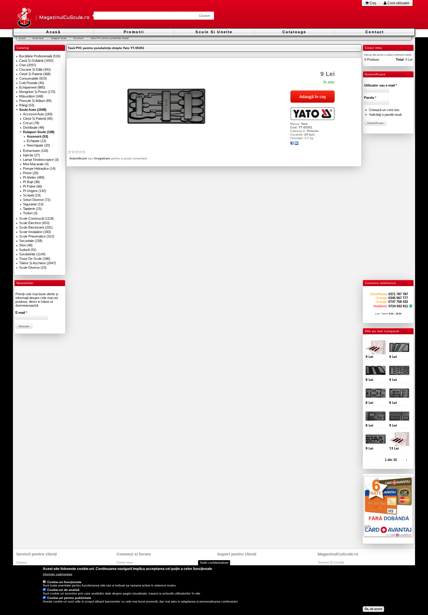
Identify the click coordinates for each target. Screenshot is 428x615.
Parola (370, 97)
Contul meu (125, 562)
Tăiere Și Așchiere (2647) (37, 263)
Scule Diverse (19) (32, 267)
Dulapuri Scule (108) (38, 132)
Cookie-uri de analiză (63, 590)
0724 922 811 (398, 306)
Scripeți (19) (32, 195)
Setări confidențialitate (214, 562)
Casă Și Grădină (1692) (36, 60)
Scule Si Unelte (214, 32)
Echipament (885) (32, 87)
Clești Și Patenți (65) (38, 118)
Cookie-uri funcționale (64, 582)
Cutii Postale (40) (31, 83)
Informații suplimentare (57, 574)
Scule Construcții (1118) (36, 218)
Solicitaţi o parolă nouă (385, 114)
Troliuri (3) (30, 213)
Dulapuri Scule (58, 38)
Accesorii (78, 38)
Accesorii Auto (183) (37, 114)
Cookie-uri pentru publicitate (69, 598)
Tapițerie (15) (32, 209)
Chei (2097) (27, 65)
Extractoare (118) (35, 151)
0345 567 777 (398, 298)
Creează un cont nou (384, 110)
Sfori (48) (26, 245)
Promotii (134, 32)
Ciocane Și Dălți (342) (35, 69)
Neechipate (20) (38, 145)
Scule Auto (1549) (32, 109)
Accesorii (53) (37, 136)
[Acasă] (24, 17)
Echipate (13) (36, 141)
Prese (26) (30, 173)
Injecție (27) (31, 155)
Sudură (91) (27, 250)
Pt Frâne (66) (32, 186)
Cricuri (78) (31, 123)
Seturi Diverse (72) (36, 200)
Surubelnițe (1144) (32, 254)
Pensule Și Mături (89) (35, 101)
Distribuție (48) (33, 127)
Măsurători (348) (31, 96)
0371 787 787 (398, 294)
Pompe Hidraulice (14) (39, 168)
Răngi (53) (26, 105)
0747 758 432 (398, 301)
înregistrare (102, 158)
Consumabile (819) (33, 78)
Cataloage (294, 32)
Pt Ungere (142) (34, 191)
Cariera (21, 562)
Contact (374, 32)
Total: (400, 59)
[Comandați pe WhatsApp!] (411, 306)
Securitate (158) (30, 241)
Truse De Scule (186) (34, 258)
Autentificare (78, 158)
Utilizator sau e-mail (380, 85)
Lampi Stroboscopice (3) (41, 159)
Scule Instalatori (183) (35, 232)
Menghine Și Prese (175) (37, 92)
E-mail (21, 312)
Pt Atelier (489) (33, 177)
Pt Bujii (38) (31, 182)
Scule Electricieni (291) (36, 227)
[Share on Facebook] (292, 144)
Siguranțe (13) (33, 204)
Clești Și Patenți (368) (35, 74)
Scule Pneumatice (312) (36, 236)
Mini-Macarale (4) (36, 164)
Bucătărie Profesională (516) (39, 56)
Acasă (53, 32)
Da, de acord (373, 609)
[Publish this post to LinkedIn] (296, 144)
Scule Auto (38, 38)
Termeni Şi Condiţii (331, 562)
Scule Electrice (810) (34, 223)
